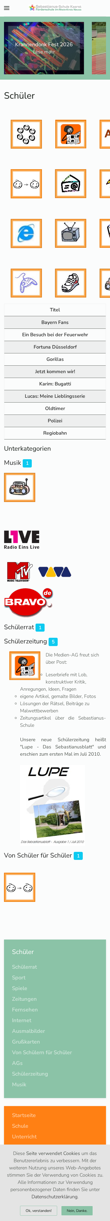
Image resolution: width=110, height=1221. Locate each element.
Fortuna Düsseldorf (55, 347)
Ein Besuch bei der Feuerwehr (55, 334)
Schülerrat (19, 627)
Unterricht (24, 1136)
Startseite (24, 1115)
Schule (20, 1126)
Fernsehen (25, 1009)
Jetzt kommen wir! (55, 371)
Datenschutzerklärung (54, 1196)
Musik (12, 462)
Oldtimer (55, 408)
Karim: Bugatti (55, 384)
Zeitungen (24, 999)
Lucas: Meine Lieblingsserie (55, 396)
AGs (17, 1063)
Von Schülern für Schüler (42, 1052)
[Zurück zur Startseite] (55, 8)
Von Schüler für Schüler (38, 855)
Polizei (55, 421)
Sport (18, 977)
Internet (21, 1020)
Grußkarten (26, 1041)
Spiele (19, 988)
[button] (6, 8)
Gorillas (55, 359)
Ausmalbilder (28, 1031)
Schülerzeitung (25, 641)
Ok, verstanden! (39, 1210)
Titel (55, 310)
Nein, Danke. (77, 1210)
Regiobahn (55, 433)
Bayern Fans (55, 322)
